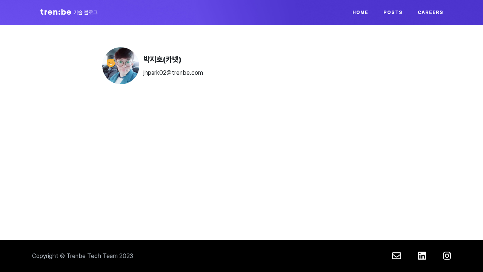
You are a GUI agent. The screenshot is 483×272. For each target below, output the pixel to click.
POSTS (393, 12)
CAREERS (430, 12)
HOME (360, 12)
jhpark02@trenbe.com (173, 72)
